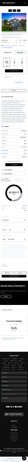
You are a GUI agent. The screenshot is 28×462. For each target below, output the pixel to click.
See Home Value (14, 432)
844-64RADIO (14, 427)
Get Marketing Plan (14, 436)
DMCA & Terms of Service (15, 460)
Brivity (13, 458)
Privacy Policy (5, 460)
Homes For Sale (14, 434)
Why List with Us (14, 438)
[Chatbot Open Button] (24, 458)
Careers (14, 440)
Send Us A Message (14, 407)
